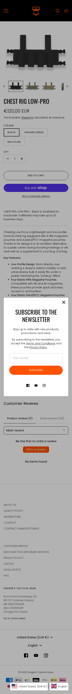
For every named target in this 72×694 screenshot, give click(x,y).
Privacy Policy (38, 347)
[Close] (64, 302)
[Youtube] (36, 385)
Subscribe (36, 370)
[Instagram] (44, 385)
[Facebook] (28, 385)
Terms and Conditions (40, 343)
